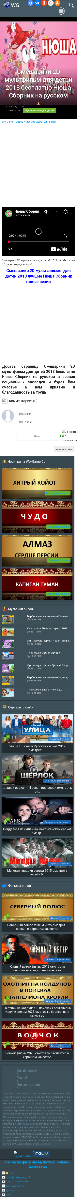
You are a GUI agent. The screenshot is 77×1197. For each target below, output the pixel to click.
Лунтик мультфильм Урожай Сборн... (49, 665)
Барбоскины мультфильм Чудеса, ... (48, 677)
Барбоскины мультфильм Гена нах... (48, 616)
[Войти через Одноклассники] (57, 3)
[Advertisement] (38, 164)
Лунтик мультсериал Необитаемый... (49, 640)
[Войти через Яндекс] (44, 3)
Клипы (8, 1194)
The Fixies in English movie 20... (45, 689)
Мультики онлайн (21, 609)
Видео (19, 121)
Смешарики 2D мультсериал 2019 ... (48, 628)
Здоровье (9, 1190)
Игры (11, 1173)
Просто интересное (14, 1186)
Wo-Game (7, 121)
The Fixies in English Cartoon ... (44, 652)
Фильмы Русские (59, 560)
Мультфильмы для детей (39, 110)
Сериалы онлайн (20, 707)
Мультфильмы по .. (57, 493)
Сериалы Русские (58, 526)
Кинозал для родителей (16, 1181)
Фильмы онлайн (20, 886)
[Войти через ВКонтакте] (37, 3)
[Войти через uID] (31, 3)
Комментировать (64, 449)
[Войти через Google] (51, 3)
